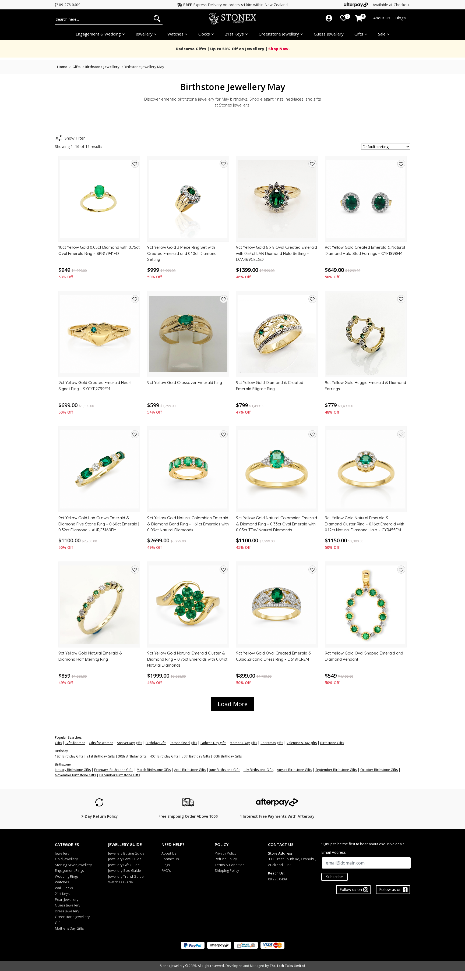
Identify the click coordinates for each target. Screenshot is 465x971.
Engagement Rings (69, 870)
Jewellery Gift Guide (124, 864)
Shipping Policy (227, 870)
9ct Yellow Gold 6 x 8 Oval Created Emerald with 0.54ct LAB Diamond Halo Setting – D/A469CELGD (276, 253)
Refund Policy (226, 858)
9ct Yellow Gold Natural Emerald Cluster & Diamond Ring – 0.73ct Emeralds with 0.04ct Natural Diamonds (187, 659)
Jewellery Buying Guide (126, 853)
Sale (382, 34)
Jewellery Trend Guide (126, 876)
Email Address (333, 852)
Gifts (358, 34)
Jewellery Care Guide (125, 858)
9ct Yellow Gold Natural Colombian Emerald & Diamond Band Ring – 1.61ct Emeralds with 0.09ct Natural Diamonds (188, 523)
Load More (233, 704)
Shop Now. (278, 48)
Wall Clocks (64, 887)
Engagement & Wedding (98, 34)
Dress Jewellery (67, 911)
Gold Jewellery (66, 858)
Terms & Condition (230, 864)
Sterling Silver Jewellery (73, 864)
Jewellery (144, 34)
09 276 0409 (69, 4)
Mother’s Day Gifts (69, 928)
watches (175, 34)
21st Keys (234, 34)
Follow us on (390, 889)
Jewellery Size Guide (124, 870)
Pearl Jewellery (66, 899)
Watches (62, 882)
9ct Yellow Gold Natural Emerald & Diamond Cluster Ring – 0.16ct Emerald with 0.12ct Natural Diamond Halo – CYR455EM (364, 523)
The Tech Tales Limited (287, 965)
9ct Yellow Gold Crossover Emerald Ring (184, 382)
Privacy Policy (225, 853)
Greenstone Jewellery (279, 34)
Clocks (204, 34)
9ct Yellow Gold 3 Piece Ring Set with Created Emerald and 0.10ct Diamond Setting (182, 253)
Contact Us (170, 858)
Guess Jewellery (329, 34)
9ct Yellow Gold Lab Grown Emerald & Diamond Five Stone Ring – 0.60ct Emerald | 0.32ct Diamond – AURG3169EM (98, 523)
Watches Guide (120, 882)
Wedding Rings (66, 876)
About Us (381, 17)
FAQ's (166, 870)
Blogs (400, 17)
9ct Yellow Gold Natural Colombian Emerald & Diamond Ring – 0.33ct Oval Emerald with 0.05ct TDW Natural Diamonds (276, 523)
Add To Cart (99, 235)
